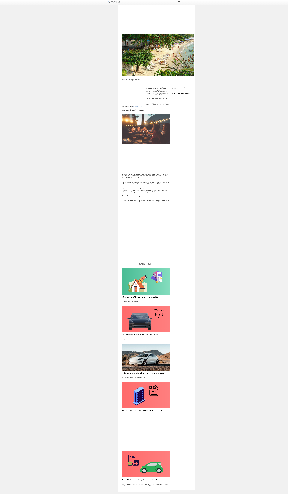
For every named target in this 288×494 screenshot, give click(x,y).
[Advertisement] (158, 21)
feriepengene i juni (137, 106)
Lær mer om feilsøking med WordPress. (180, 93)
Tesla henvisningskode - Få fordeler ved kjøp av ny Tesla (143, 373)
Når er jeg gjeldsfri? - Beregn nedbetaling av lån (140, 297)
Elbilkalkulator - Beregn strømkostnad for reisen (140, 335)
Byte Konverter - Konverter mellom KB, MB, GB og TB (142, 411)
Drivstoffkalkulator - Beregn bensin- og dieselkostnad (142, 480)
